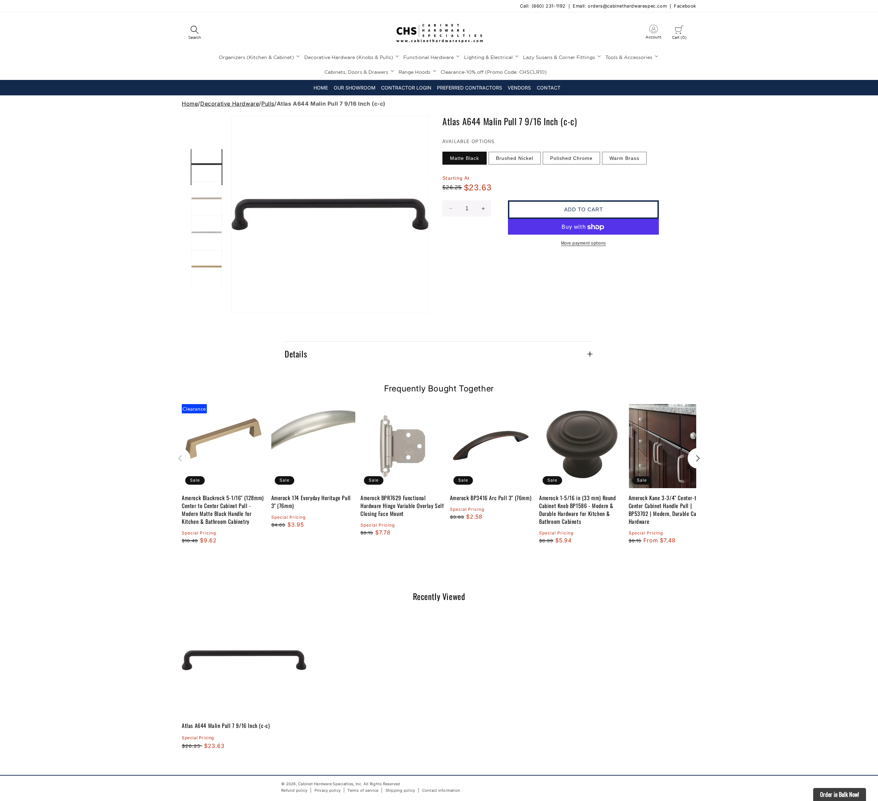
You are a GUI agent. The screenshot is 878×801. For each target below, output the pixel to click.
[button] (194, 32)
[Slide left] (180, 458)
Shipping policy (400, 790)
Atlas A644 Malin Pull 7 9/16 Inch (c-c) (226, 725)
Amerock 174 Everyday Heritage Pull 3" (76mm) (311, 502)
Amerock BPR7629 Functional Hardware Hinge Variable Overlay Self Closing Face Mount (402, 506)
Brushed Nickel (514, 158)
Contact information (441, 790)
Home (190, 103)
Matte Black (464, 158)
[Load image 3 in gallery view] (206, 234)
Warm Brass (624, 158)
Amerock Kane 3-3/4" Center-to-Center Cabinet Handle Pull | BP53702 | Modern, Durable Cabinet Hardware (668, 510)
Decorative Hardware (229, 103)
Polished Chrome (571, 158)
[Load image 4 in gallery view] (206, 268)
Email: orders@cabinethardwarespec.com (620, 6)
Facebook (685, 6)
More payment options (583, 243)
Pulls (267, 103)
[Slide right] (698, 458)
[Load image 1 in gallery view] (206, 166)
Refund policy (294, 790)
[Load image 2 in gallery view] (206, 200)
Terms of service (362, 790)
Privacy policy (328, 790)
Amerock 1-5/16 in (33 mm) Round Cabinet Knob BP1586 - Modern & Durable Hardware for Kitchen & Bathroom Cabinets (577, 510)
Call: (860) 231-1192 (543, 6)
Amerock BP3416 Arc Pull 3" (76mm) (491, 498)
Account (653, 33)
